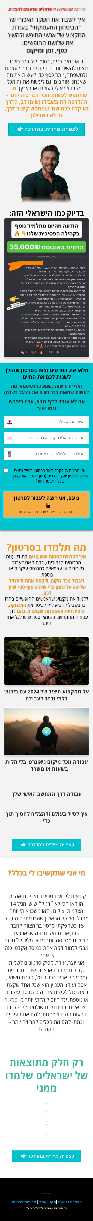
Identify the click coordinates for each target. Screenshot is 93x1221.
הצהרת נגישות (70, 1201)
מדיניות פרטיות (24, 1201)
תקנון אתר (47, 1201)
